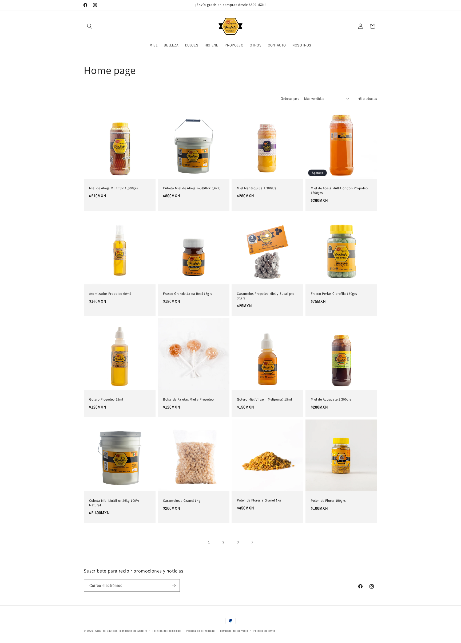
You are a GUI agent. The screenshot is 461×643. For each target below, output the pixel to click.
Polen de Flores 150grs (328, 501)
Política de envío (264, 630)
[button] (90, 26)
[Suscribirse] (174, 585)
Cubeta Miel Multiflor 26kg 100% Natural (114, 503)
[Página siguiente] (252, 542)
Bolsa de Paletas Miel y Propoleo (188, 399)
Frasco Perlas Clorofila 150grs (334, 294)
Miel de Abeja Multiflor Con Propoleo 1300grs (339, 190)
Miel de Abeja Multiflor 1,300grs (113, 188)
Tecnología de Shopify (132, 631)
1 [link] (209, 542)
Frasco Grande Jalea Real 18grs (187, 294)
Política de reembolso (167, 630)
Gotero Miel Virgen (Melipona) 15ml (264, 399)
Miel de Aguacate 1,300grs (331, 399)
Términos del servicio (234, 630)
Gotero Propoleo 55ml (106, 399)
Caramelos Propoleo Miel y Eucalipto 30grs (266, 296)
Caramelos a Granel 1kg (181, 501)
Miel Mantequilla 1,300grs (256, 188)
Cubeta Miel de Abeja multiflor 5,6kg (191, 188)
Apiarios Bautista (106, 631)
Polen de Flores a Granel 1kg (259, 500)
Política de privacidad (200, 630)
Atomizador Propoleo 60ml (110, 294)
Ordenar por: (290, 98)
